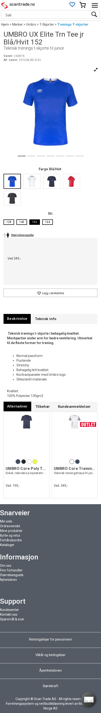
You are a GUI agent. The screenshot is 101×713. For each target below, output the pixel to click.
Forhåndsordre (11, 540)
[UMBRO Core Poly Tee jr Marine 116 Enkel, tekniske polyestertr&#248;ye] (26, 436)
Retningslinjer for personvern (51, 639)
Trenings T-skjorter (72, 24)
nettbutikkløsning (52, 703)
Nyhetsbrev (8, 580)
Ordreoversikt (10, 526)
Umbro (31, 24)
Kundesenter (9, 610)
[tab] (17, 319)
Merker (17, 24)
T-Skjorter (46, 24)
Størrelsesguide (11, 575)
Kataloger (7, 545)
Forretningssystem (20, 703)
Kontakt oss (8, 614)
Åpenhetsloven (50, 670)
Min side (6, 521)
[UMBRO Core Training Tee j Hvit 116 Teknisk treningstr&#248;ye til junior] (74, 436)
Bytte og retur (10, 535)
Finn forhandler (11, 570)
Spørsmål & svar (12, 619)
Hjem (5, 24)
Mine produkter (11, 531)
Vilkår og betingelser (50, 655)
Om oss (5, 565)
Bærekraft (50, 686)
